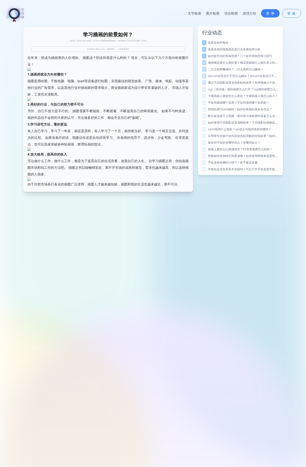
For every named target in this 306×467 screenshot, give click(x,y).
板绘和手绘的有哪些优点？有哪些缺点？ (231, 142)
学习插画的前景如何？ (107, 40)
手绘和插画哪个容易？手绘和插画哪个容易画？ (236, 102)
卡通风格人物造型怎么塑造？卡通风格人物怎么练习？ (240, 96)
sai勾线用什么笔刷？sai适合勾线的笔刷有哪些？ (237, 129)
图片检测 (212, 13)
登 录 (270, 13)
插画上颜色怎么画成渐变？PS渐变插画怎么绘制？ (237, 149)
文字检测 (194, 13)
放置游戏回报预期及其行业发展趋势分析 (231, 49)
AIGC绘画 (86, 40)
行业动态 (212, 32)
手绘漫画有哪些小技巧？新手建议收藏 (230, 162)
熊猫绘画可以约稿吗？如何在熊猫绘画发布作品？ (237, 109)
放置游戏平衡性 (215, 43)
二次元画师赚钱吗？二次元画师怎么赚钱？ (233, 69)
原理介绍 (249, 13)
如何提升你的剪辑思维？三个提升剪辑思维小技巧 (237, 56)
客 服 (291, 13)
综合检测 (231, 13)
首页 (73, 40)
